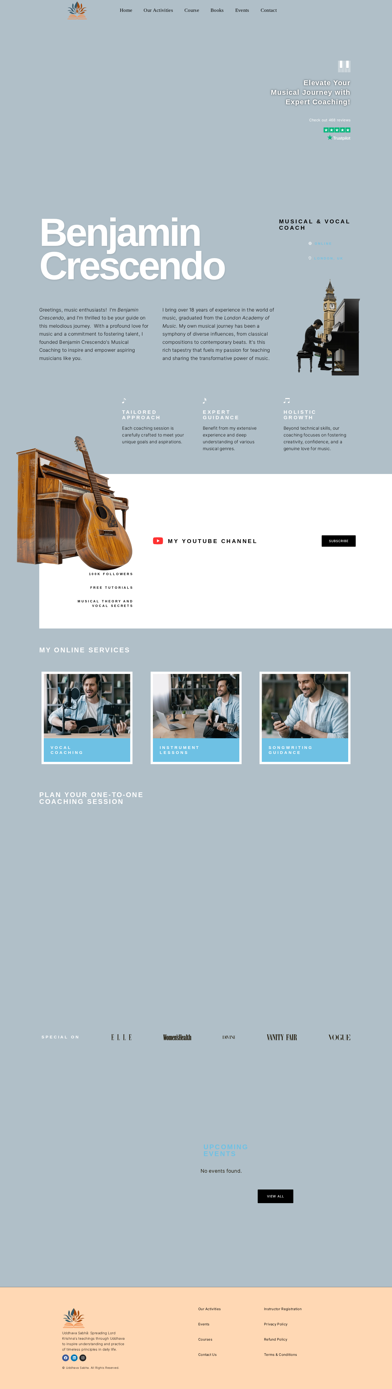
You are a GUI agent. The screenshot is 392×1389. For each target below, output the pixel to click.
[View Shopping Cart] (311, 10)
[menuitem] (126, 10)
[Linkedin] (74, 1357)
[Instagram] (82, 1357)
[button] (339, 541)
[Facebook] (65, 1357)
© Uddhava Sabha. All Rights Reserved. (90, 1367)
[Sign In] (320, 10)
